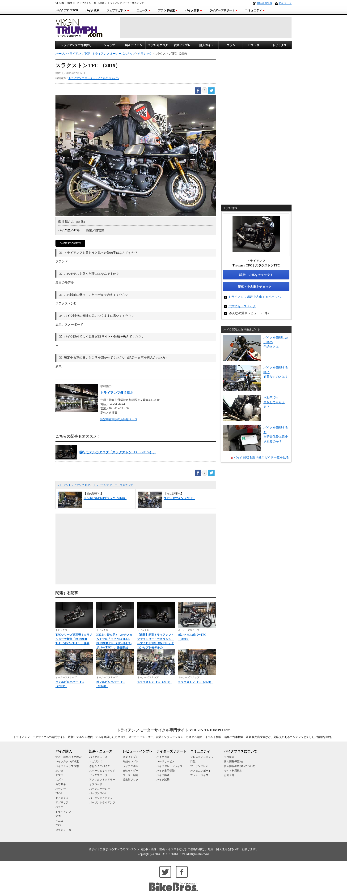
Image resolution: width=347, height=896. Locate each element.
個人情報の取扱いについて (239, 766)
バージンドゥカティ (101, 798)
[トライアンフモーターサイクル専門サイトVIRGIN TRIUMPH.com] (79, 27)
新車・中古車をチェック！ (256, 286)
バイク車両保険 (166, 770)
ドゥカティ (61, 798)
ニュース (142, 10)
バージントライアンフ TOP (74, 485)
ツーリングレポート (202, 766)
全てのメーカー (64, 829)
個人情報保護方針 (234, 761)
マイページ (285, 3)
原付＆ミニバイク (99, 766)
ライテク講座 (130, 766)
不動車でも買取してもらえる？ (274, 402)
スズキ (59, 779)
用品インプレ (130, 761)
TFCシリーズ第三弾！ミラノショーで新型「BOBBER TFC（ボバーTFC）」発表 (73, 639)
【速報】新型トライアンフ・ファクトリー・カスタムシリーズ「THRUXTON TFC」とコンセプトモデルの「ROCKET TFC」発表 (155, 643)
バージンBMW (97, 793)
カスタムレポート (200, 770)
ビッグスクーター (99, 775)
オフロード (95, 784)
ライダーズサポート (222, 10)
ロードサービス (166, 761)
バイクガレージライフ (169, 766)
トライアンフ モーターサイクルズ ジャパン (93, 78)
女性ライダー (130, 770)
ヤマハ (59, 775)
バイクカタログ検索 (67, 761)
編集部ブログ (130, 779)
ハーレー (60, 788)
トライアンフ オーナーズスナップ (113, 485)
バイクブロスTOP (66, 10)
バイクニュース (98, 756)
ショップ (109, 45)
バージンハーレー (99, 788)
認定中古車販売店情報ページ (118, 419)
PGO (58, 825)
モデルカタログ (158, 45)
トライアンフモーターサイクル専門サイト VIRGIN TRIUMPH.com (173, 730)
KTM (58, 816)
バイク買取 (192, 10)
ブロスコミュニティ (202, 756)
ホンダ (59, 770)
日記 (192, 761)
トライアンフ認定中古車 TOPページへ (254, 297)
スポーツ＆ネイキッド (102, 770)
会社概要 (229, 756)
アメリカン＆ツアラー (102, 779)
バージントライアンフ (102, 802)
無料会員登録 (264, 3)
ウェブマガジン (116, 10)
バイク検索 (92, 10)
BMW (58, 793)
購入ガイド (206, 45)
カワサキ (60, 784)
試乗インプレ (182, 45)
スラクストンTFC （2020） (195, 682)
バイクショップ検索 (67, 766)
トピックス (279, 45)
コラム (231, 45)
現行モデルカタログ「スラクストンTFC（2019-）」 (117, 452)
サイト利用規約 (233, 770)
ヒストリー (255, 45)
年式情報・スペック (242, 306)
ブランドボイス (199, 775)
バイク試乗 (163, 779)
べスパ (59, 807)
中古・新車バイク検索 (68, 756)
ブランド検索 (166, 10)
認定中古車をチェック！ (256, 275)
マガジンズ (95, 761)
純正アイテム (133, 45)
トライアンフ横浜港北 (116, 392)
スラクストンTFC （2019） (154, 682)
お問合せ (229, 775)
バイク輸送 (163, 775)
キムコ (59, 820)
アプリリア (61, 802)
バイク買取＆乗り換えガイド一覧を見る (261, 457)
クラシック (145, 53)
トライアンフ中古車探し (76, 45)
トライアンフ (63, 811)
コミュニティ (253, 10)
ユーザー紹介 (130, 775)
